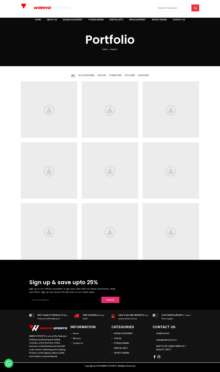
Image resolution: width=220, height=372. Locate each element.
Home (104, 49)
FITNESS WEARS (121, 343)
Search (195, 7)
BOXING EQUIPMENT (123, 333)
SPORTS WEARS (121, 352)
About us (77, 338)
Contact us (78, 343)
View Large (75, 83)
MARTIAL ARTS (121, 348)
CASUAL (118, 338)
